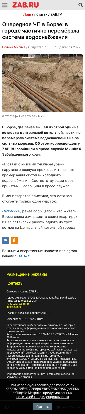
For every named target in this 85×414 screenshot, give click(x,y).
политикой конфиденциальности (42, 397)
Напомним (11, 211)
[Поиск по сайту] (80, 5)
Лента (28, 14)
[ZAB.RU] (25, 7)
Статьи (41, 14)
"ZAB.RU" (22, 256)
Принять (42, 406)
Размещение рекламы (27, 274)
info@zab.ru (14, 306)
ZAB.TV (56, 14)
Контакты (15, 283)
